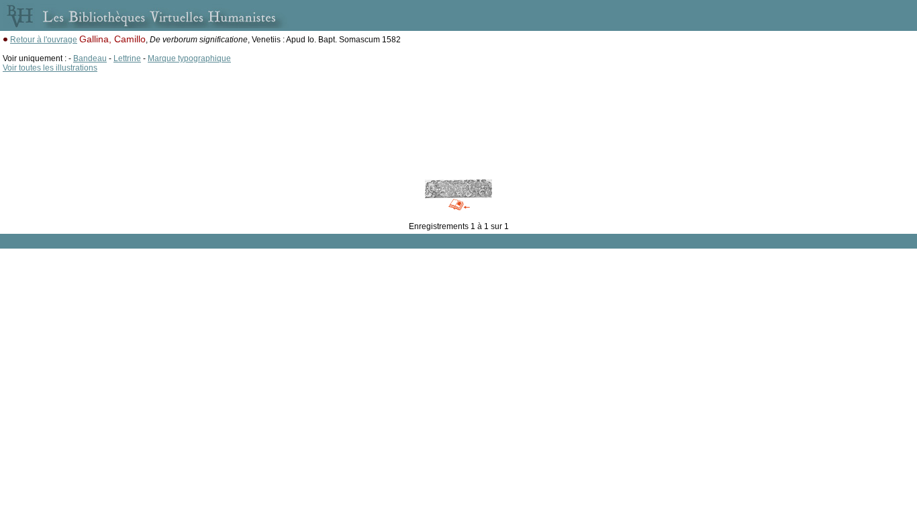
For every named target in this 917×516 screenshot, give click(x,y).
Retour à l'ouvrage (43, 39)
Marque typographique (189, 58)
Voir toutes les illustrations (50, 68)
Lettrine (127, 58)
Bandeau (90, 58)
